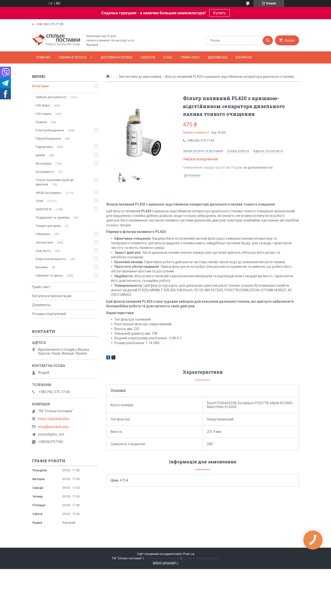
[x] (113, 358)
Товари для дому (48, 226)
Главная (43, 57)
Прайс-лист (190, 57)
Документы (217, 57)
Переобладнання (48, 138)
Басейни (42, 267)
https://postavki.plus (53, 419)
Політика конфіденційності (200, 558)
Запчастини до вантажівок (140, 77)
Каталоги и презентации (51, 296)
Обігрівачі (43, 234)
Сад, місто (43, 251)
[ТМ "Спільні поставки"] (56, 45)
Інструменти (45, 172)
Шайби (40, 155)
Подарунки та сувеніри (53, 217)
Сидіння (41, 122)
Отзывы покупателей (49, 314)
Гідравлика (44, 147)
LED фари (43, 105)
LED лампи (43, 114)
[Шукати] (268, 40)
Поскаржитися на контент (162, 558)
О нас (168, 57)
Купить (219, 13)
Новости (148, 57)
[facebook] (108, 358)
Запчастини (44, 242)
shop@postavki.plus (53, 427)
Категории (40, 86)
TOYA (39, 201)
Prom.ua (188, 554)
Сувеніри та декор (49, 275)
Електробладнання (50, 130)
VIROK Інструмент (49, 193)
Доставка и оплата (117, 57)
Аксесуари (43, 163)
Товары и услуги (72, 57)
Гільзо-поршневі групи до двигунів (55, 182)
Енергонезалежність (51, 259)
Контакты (244, 57)
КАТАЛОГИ (43, 209)
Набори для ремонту (51, 97)
